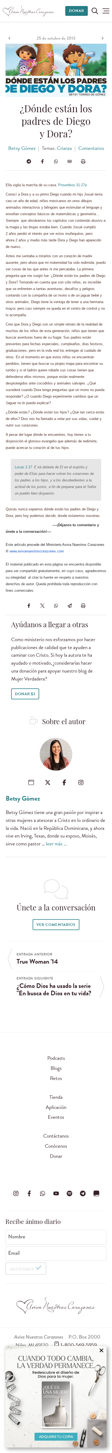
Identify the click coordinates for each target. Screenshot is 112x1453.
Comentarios (91, 148)
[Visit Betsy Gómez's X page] (48, 782)
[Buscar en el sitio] (95, 10)
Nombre (16, 1236)
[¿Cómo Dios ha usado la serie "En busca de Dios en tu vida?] (101, 38)
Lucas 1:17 (23, 467)
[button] (105, 11)
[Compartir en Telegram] (29, 161)
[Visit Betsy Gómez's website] (31, 782)
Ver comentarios (55, 925)
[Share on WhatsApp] (56, 161)
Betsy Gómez (22, 148)
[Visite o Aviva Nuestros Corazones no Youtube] (56, 1194)
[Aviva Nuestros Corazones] (28, 11)
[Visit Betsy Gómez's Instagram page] (81, 782)
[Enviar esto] (69, 161)
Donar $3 (25, 694)
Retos (56, 1078)
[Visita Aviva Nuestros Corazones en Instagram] (16, 1194)
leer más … (56, 844)
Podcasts (56, 1058)
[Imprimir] (83, 161)
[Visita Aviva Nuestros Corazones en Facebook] (29, 1194)
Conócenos (56, 1146)
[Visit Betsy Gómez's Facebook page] (64, 782)
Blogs (56, 1068)
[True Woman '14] (10, 38)
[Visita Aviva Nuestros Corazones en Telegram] (83, 1194)
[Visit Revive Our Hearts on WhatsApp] (43, 1194)
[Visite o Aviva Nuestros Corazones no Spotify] (69, 1194)
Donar (76, 11)
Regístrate (22, 1269)
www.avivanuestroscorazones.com (37, 551)
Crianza (64, 148)
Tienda (56, 1097)
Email (14, 1252)
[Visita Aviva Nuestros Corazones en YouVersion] (96, 1194)
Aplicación (56, 1107)
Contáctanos (56, 1136)
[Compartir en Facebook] (42, 161)
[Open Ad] (56, 1397)
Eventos (56, 1117)
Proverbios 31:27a (72, 185)
